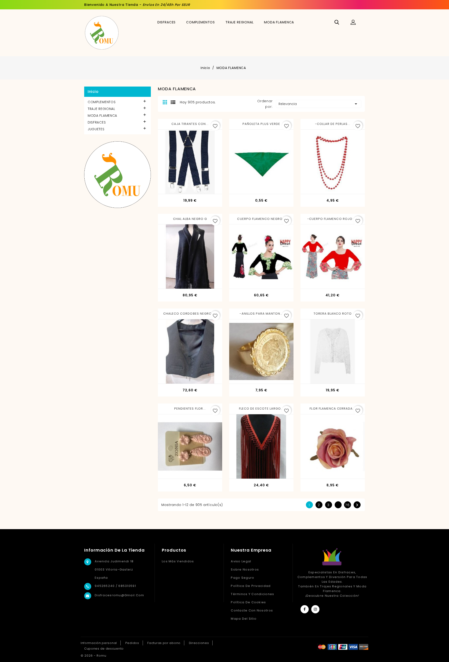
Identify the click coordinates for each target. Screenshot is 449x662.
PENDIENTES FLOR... (190, 408)
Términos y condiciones (252, 594)
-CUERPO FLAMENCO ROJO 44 (332, 219)
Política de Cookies (248, 602)
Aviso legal (241, 561)
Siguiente (357, 505)
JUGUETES (96, 129)
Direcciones (199, 643)
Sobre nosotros (245, 569)
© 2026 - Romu (93, 655)
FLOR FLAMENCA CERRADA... (332, 408)
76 (347, 505)
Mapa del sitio (244, 618)
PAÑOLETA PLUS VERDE (261, 124)
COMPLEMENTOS (200, 22)
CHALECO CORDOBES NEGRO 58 (190, 313)
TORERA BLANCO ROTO (333, 313)
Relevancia (319, 104)
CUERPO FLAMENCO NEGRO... (261, 219)
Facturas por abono (164, 643)
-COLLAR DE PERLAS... (333, 124)
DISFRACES (166, 22)
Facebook (305, 609)
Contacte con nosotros (252, 610)
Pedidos (132, 643)
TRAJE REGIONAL (239, 22)
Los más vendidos (178, 561)
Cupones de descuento (104, 648)
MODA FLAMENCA (279, 22)
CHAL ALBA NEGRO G (190, 219)
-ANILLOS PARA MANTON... (261, 313)
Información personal (99, 643)
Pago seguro (242, 577)
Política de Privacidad (251, 586)
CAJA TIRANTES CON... (190, 124)
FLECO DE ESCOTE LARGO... (261, 408)
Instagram (315, 609)
